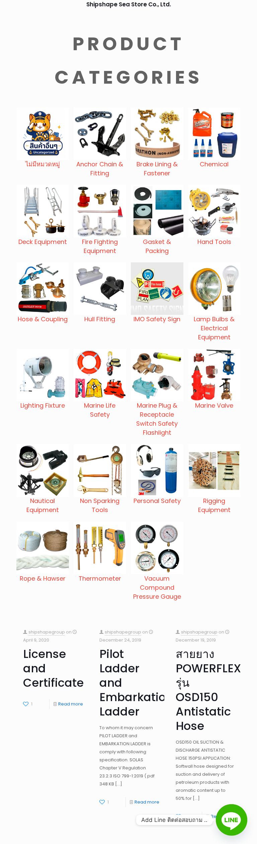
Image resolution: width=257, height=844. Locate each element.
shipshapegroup (46, 632)
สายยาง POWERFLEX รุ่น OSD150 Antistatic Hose (208, 690)
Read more (70, 704)
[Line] (231, 820)
